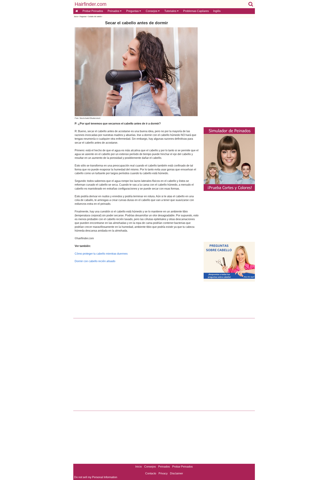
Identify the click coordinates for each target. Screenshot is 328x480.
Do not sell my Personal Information (95, 477)
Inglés (217, 11)
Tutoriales (170, 11)
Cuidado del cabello (94, 16)
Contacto (150, 473)
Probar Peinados (93, 11)
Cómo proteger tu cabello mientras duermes (101, 253)
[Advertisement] (137, 290)
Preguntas (132, 11)
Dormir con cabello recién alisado (95, 261)
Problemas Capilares (196, 11)
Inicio (76, 16)
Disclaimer (176, 473)
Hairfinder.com (90, 4)
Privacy (163, 473)
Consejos (152, 11)
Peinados (114, 11)
